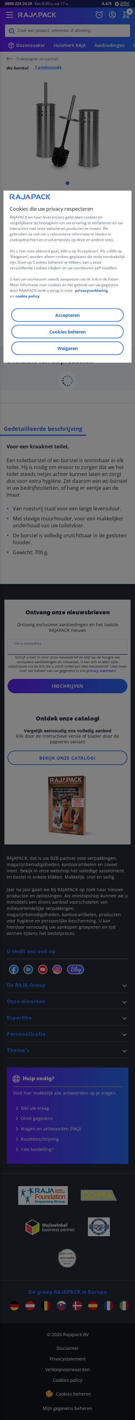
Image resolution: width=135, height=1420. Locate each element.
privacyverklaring (91, 290)
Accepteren (67, 315)
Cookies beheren (67, 332)
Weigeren (67, 348)
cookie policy (27, 296)
